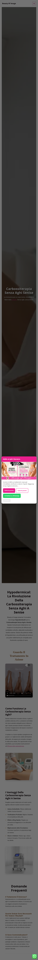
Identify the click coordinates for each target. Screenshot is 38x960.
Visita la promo (9, 490)
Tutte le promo (22, 490)
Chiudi (6, 500)
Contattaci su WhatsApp (11, 496)
